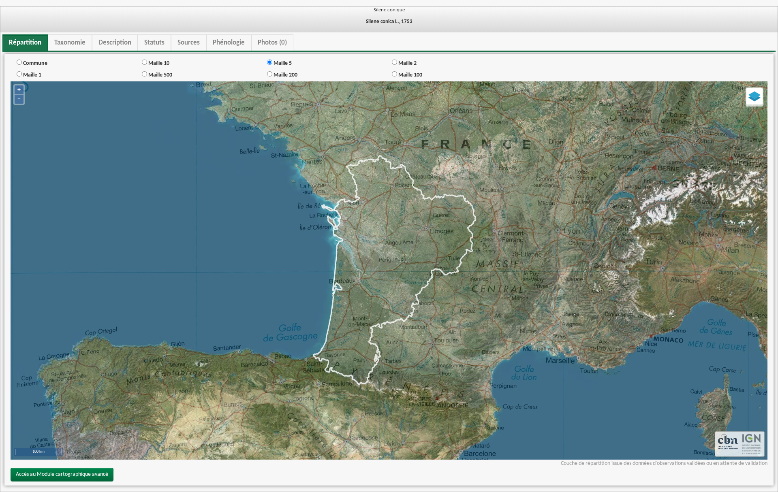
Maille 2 (407, 63)
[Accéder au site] (728, 444)
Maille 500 (159, 75)
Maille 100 (409, 75)
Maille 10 (158, 63)
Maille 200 (284, 75)
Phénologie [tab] (229, 42)
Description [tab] (114, 42)
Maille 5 (282, 63)
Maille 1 (31, 75)
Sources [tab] (188, 42)
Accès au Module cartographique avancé (62, 474)
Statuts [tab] (154, 42)
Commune (34, 63)
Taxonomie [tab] (69, 42)
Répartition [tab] (25, 42)
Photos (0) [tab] (272, 42)
